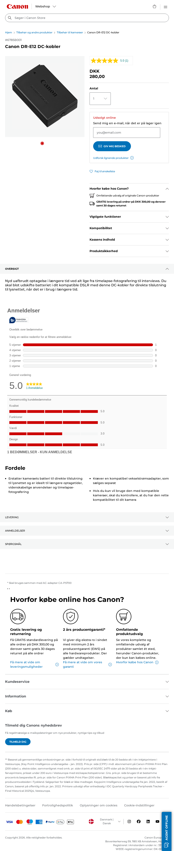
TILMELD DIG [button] (17, 741)
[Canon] (17, 6)
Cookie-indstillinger (139, 805)
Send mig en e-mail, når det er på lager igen (127, 123)
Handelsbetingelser (20, 805)
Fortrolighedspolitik (57, 805)
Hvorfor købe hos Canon (134, 662)
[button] (42, 143)
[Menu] (165, 6)
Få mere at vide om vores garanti (82, 664)
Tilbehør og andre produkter (34, 32)
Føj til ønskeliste (105, 171)
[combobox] (87, 18)
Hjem (8, 32)
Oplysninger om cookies (98, 805)
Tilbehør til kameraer (70, 32)
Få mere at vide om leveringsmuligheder (26, 664)
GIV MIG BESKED (115, 146)
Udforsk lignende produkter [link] (111, 157)
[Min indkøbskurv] (154, 6)
